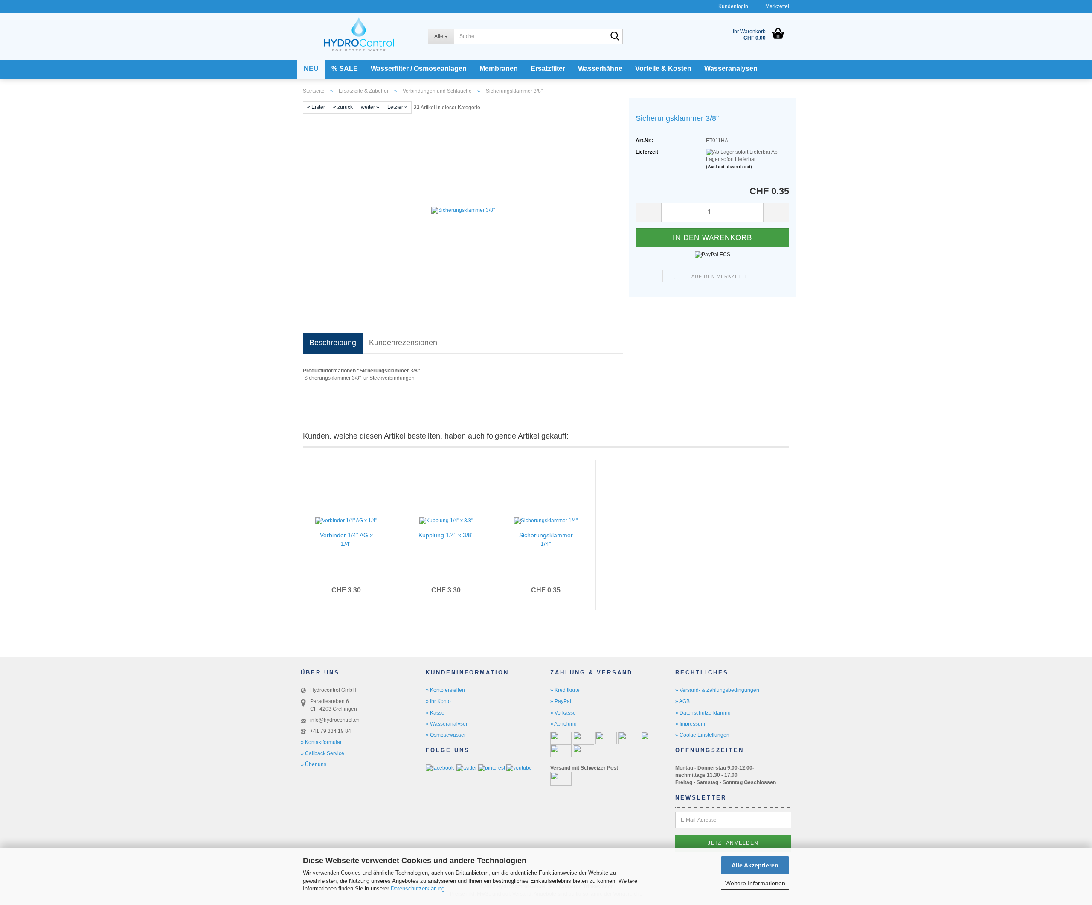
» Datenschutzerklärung (703, 713)
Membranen (498, 68)
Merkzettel (776, 6)
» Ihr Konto (438, 701)
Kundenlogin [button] (732, 6)
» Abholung (563, 724)
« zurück (343, 107)
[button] (648, 212)
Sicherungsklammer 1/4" (546, 539)
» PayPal (560, 701)
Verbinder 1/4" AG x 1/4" (346, 539)
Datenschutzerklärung (417, 888)
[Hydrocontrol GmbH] (359, 32)
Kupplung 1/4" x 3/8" (445, 535)
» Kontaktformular (321, 742)
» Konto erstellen (445, 690)
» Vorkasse (563, 713)
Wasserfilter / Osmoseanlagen (419, 68)
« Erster (316, 107)
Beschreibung (332, 342)
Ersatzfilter (548, 68)
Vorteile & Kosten (663, 68)
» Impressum (690, 724)
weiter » (370, 107)
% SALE (344, 68)
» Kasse (435, 713)
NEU (311, 68)
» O (430, 735)
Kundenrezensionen (403, 342)
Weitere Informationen (755, 883)
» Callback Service (322, 753)
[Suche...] (615, 36)
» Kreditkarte (565, 690)
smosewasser (450, 735)
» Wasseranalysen (447, 724)
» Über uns (313, 764)
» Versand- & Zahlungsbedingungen (717, 690)
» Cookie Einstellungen (702, 735)
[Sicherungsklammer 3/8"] (463, 210)
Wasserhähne (600, 68)
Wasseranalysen (731, 68)
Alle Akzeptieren (755, 865)
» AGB (682, 701)
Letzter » (397, 107)
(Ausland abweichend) (729, 166)
